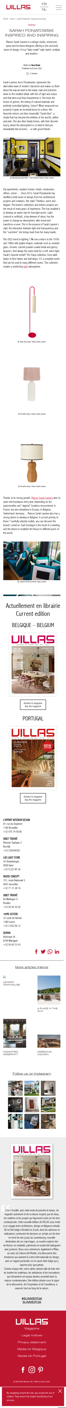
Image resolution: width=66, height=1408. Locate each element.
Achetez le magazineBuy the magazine (33, 705)
